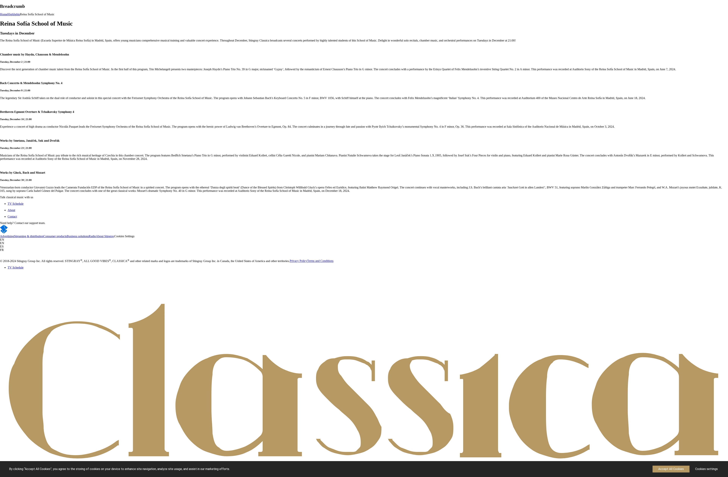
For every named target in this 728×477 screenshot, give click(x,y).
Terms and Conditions (320, 261)
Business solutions (78, 236)
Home (3, 14)
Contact (12, 216)
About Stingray (105, 236)
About (11, 210)
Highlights (13, 14)
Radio (92, 236)
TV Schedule (16, 203)
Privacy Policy (298, 261)
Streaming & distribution (28, 236)
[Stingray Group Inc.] (15, 232)
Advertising (7, 236)
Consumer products (55, 236)
